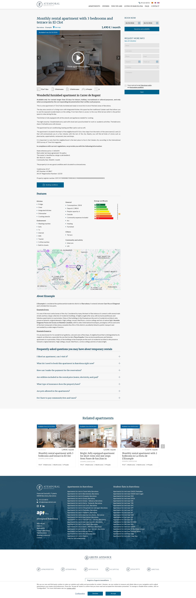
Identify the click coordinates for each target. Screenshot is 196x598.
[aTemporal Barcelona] (48, 487)
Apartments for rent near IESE (123, 496)
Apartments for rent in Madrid (77, 536)
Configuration (80, 593)
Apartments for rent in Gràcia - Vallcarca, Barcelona (84, 501)
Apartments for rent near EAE (123, 501)
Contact (155, 6)
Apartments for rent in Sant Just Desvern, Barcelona (85, 522)
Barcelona (40, 27)
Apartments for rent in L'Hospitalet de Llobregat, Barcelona (87, 508)
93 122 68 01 (145, 3)
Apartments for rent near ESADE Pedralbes (128, 491)
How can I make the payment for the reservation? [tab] (59, 370)
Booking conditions (52, 185)
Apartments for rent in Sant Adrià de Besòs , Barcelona (85, 515)
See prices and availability (142, 29)
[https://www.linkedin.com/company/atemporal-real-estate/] (43, 506)
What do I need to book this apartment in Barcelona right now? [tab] (65, 363)
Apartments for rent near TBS (123, 503)
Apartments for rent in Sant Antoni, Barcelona (82, 517)
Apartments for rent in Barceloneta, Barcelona (83, 494)
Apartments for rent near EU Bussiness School (128, 529)
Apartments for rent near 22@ (123, 534)
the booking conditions (137, 87)
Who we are (116, 6)
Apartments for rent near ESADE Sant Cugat (128, 494)
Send (141, 92)
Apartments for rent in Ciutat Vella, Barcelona (82, 491)
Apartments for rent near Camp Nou (125, 536)
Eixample (48, 27)
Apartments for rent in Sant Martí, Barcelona (82, 524)
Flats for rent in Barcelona (76, 538)
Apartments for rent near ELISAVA (124, 522)
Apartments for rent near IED (123, 519)
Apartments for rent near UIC (123, 510)
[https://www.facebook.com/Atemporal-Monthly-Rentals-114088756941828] (41, 506)
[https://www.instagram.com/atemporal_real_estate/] (38, 506)
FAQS (147, 6)
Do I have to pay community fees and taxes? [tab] (56, 398)
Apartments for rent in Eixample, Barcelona (81, 496)
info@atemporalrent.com (47, 502)
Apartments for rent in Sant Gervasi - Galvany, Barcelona (86, 519)
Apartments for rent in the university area (81, 534)
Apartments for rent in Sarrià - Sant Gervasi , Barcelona (86, 529)
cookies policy (71, 588)
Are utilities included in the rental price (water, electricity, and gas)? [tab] (67, 377)
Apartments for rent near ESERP (124, 527)
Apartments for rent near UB (123, 512)
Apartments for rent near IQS (123, 517)
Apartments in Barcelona (80, 486)
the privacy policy (146, 85)
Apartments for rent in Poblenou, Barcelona (82, 512)
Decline (95, 593)
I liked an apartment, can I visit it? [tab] (52, 356)
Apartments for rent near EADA (124, 498)
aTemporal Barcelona (47, 519)
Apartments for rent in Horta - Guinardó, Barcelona (84, 503)
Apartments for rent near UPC (123, 505)
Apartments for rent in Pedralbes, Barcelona (82, 510)
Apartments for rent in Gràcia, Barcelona (81, 498)
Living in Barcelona (133, 6)
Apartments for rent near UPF (123, 508)
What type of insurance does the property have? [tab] (58, 384)
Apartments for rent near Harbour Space (127, 531)
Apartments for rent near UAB (123, 515)
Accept (113, 593)
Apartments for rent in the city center (80, 531)
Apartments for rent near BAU (123, 524)
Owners (105, 6)
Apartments (94, 6)
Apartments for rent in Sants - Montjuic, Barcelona (84, 527)
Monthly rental (42, 533)
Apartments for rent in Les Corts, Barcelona (82, 505)
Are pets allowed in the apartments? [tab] (53, 391)
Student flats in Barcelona (126, 486)
